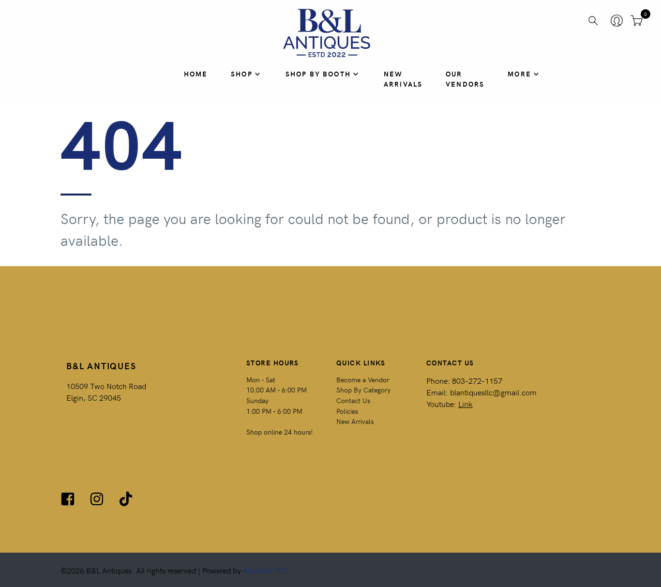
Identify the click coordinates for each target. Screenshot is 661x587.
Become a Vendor (362, 379)
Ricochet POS (266, 570)
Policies (347, 411)
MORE (519, 73)
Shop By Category (363, 389)
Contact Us (353, 400)
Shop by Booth (318, 73)
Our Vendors (465, 79)
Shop (242, 73)
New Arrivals (403, 79)
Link (465, 403)
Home (196, 73)
